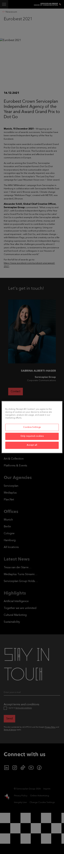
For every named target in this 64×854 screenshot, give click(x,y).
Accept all (32, 445)
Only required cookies (32, 436)
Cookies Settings (32, 427)
